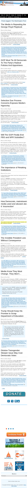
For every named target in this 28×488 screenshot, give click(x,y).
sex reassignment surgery (19, 381)
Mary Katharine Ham (21, 301)
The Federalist (14, 264)
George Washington (21, 340)
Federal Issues (5, 55)
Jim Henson (22, 155)
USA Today (11, 265)
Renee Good (23, 51)
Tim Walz (9, 383)
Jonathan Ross (17, 50)
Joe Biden (25, 89)
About (7, 15)
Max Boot (3, 302)
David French (15, 299)
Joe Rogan (19, 300)
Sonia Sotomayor (19, 92)
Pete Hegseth (22, 302)
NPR (6, 159)
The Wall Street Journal (11, 52)
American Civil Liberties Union (17, 378)
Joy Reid (11, 301)
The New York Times (14, 128)
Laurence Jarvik (16, 156)
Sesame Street (12, 160)
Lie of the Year (12, 262)
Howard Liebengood (12, 228)
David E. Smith (15, 55)
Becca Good (12, 47)
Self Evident (16, 16)
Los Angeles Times (7, 342)
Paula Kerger (10, 159)
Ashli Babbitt (14, 226)
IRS (14, 194)
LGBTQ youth (6, 381)
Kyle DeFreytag (20, 229)
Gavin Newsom (4, 380)
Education (4, 345)
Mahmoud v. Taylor (7, 127)
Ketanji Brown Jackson (5, 90)
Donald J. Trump (7, 227)
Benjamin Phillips (20, 226)
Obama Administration (5, 195)
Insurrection (19, 228)
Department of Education (7, 340)
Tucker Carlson (3, 231)
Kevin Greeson (14, 229)
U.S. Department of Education (22, 195)
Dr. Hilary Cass (18, 379)
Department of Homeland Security (7, 48)
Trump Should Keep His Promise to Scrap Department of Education (12, 313)
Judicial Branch (10, 95)
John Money (14, 380)
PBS (13, 159)
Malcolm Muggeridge (14, 342)
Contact (12, 15)
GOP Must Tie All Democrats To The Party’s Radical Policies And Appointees (13, 62)
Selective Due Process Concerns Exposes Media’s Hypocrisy (13, 103)
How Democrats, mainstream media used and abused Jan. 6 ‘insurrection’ (14, 204)
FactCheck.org (19, 227)
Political (16, 384)
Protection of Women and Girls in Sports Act (8, 92)
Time (8, 265)
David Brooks (10, 299)
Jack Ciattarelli (20, 89)
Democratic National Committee (20, 47)
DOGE (22, 193)
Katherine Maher (4, 156)
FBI (25, 48)
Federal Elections (5, 384)
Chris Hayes (3, 299)
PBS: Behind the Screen (18, 159)
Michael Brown (4, 51)
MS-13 (20, 127)
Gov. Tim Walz (14, 49)
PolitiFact (3, 264)
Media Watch (14, 130)
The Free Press (23, 160)
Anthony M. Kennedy (22, 87)
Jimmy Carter (3, 262)
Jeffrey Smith (6, 229)
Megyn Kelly (7, 302)
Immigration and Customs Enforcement (8, 50)
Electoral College (13, 227)
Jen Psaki (6, 300)
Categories (19, 15)
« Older (3, 388)
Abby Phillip (5, 298)
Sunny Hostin (7, 303)
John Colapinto (9, 380)
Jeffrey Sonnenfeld (22, 261)
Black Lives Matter (17, 193)
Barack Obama (3, 88)
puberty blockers (12, 381)
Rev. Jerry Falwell (7, 160)
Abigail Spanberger (6, 87)
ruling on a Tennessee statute (13, 71)
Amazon (4, 193)
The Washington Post (19, 52)
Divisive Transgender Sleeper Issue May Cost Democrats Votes (11, 353)
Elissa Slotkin (15, 89)
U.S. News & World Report (11, 344)
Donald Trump (22, 48)
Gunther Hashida (6, 228)
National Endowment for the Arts (9, 158)
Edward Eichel (23, 379)
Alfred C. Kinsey (8, 378)
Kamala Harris (12, 126)
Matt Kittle (17, 262)
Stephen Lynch (17, 160)
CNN (10, 125)
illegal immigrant (22, 49)
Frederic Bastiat (10, 194)
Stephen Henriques (8, 264)
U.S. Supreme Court (10, 93)
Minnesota (8, 51)
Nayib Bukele (3, 128)
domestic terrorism (16, 48)
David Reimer (7, 379)
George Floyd (3, 49)
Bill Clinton (9, 88)
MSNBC (23, 127)
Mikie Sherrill (11, 90)
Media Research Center (15, 127)
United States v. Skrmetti (19, 93)
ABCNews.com (7, 260)
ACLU (4, 378)
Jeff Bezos (7, 126)
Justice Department (22, 194)
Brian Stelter (23, 298)
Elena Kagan (11, 89)
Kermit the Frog (10, 156)
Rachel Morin (8, 128)
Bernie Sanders (18, 298)
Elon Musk (6, 194)
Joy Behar (7, 301)
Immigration (10, 55)
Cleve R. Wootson (21, 260)
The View (18, 303)
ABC (4, 260)
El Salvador (19, 125)
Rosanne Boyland (7, 230)
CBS (17, 260)
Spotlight (10, 16)
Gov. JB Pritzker (9, 49)
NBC (20, 262)
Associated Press (13, 260)
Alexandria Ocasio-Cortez (14, 87)
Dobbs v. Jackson (14, 88)
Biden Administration (10, 193)
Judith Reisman (19, 380)
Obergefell (21, 90)
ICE (18, 49)
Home (2, 15)
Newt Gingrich (17, 90)
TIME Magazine (4, 344)
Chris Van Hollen (6, 125)
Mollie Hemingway (13, 302)
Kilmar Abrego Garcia (18, 126)
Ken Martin (22, 50)
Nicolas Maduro (13, 51)
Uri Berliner (11, 161)
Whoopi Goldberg (6, 304)
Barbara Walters (12, 298)
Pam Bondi (18, 51)
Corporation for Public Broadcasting (14, 155)
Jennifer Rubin (11, 300)
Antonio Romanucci (6, 47)
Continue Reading (16, 44)
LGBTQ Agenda (11, 384)
